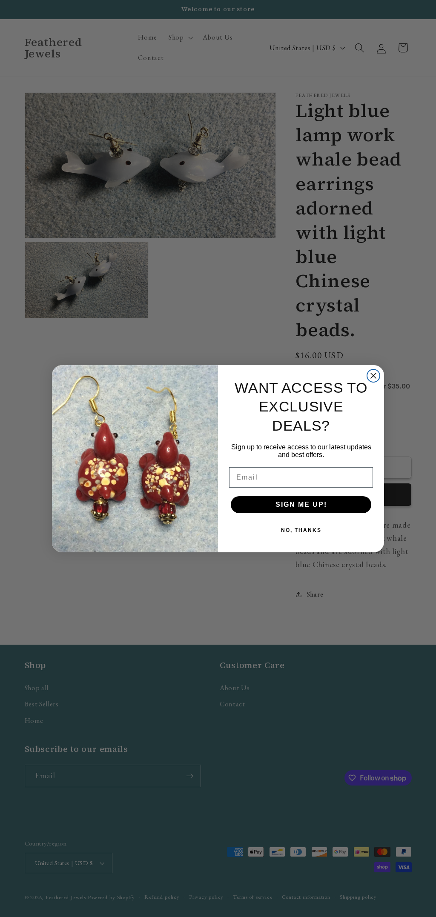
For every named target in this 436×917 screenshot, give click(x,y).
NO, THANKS (301, 530)
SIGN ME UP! (301, 504)
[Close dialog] (373, 375)
